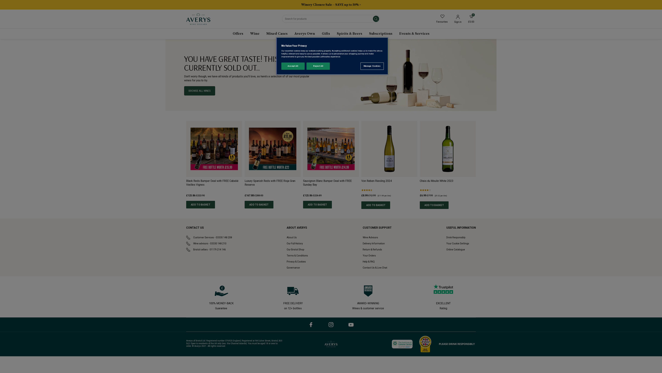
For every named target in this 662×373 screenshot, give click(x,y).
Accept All (293, 66)
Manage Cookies (372, 66)
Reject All (318, 66)
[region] (332, 56)
